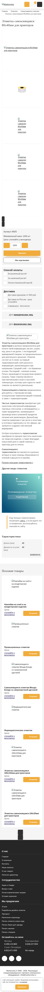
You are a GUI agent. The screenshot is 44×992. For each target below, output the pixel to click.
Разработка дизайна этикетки (13, 910)
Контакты (5, 864)
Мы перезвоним (22, 260)
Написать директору (10, 875)
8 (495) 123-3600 (10, 944)
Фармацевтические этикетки (18, 730)
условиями (23, 982)
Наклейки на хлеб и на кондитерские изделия (15, 605)
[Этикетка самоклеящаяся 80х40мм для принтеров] (22, 49)
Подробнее (22, 497)
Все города (29, 950)
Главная (5, 857)
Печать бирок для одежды (12, 925)
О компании (6, 860)
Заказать (22, 253)
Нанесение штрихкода (11, 917)
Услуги (4, 907)
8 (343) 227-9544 (31, 944)
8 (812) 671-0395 (10, 950)
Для (21, 315)
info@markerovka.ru (28, 975)
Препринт (6, 914)
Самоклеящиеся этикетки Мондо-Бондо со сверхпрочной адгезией (20, 689)
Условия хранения (9, 896)
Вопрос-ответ (7, 889)
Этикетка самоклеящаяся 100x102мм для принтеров (17, 772)
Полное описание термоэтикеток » (17, 463)
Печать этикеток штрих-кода (13, 921)
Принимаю (22, 987)
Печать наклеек (8, 928)
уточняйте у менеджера (9, 614)
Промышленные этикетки (17, 647)
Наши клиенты (7, 867)
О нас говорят (7, 871)
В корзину (33, 613)
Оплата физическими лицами (14, 892)
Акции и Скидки (8, 885)
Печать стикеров (8, 932)
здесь (22, 521)
